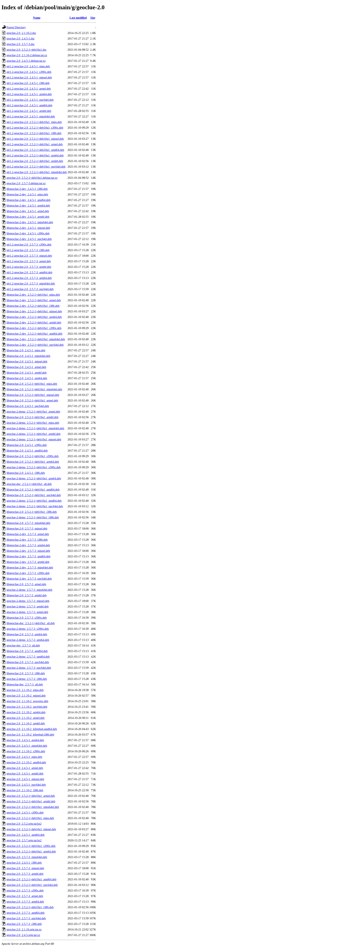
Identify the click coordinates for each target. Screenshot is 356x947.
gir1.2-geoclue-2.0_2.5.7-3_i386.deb (28, 250)
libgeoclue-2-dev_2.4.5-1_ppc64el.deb (29, 239)
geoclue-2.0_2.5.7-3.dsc (20, 44)
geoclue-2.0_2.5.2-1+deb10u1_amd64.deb (31, 879)
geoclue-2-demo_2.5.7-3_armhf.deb (27, 606)
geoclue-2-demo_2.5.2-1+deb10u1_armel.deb (33, 411)
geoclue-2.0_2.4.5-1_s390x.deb (25, 812)
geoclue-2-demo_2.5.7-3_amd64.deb (28, 656)
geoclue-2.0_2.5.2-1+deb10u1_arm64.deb (31, 851)
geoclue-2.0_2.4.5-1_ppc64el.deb (26, 784)
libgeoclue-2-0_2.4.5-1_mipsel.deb (26, 361)
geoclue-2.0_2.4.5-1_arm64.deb (25, 740)
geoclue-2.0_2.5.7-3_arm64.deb (25, 901)
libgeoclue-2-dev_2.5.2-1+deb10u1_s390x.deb (33, 328)
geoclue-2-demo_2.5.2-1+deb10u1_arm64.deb (33, 478)
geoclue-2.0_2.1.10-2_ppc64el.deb (26, 706)
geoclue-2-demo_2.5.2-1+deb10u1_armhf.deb (33, 433)
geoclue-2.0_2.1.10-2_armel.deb (25, 717)
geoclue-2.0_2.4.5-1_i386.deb (24, 862)
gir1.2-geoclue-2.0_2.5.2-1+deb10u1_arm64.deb (35, 155)
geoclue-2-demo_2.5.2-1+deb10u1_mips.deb (32, 422)
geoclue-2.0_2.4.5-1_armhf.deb (24, 773)
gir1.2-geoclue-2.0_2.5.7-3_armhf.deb (28, 266)
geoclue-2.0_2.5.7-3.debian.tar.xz (26, 183)
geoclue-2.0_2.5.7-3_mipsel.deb (25, 868)
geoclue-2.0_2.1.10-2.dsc (21, 33)
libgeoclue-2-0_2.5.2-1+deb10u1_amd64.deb (33, 489)
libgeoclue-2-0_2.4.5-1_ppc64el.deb (27, 406)
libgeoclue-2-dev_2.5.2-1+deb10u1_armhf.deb (33, 322)
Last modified (78, 17)
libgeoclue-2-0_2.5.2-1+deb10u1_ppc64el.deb (33, 495)
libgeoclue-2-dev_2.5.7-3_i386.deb (27, 539)
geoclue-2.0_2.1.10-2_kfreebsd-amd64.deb (31, 729)
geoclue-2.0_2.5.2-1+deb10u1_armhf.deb (30, 801)
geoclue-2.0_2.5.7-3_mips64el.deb (26, 857)
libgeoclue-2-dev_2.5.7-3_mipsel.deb (28, 550)
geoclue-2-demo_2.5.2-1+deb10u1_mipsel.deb (33, 439)
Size (92, 17)
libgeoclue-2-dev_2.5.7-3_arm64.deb (28, 545)
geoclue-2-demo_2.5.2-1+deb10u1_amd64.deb (34, 500)
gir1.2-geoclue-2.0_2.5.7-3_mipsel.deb (29, 255)
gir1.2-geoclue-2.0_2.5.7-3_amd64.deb (29, 272)
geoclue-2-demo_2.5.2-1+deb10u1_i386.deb (32, 517)
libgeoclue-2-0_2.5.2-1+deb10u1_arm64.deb (32, 461)
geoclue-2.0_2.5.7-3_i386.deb (24, 923)
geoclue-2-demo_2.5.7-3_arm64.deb (27, 639)
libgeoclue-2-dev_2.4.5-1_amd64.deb (28, 200)
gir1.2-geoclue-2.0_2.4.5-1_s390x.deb (28, 72)
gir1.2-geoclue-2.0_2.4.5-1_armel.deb (28, 88)
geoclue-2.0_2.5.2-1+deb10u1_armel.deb (30, 795)
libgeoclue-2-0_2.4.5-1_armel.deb (26, 367)
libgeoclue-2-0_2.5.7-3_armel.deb (26, 584)
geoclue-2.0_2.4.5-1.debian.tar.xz (26, 60)
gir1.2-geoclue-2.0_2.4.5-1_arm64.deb (29, 94)
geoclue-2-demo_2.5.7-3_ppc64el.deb (28, 667)
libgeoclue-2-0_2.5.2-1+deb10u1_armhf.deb (32, 417)
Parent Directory (16, 27)
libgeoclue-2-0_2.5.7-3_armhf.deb (26, 595)
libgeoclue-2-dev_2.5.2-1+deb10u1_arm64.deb (34, 317)
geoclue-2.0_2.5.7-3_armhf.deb (24, 873)
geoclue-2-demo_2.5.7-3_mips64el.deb (29, 589)
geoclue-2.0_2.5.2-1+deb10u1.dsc (26, 49)
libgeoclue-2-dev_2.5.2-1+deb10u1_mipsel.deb (34, 311)
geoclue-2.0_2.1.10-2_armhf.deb (25, 723)
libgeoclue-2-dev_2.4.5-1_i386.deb (27, 188)
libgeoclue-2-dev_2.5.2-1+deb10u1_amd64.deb (34, 333)
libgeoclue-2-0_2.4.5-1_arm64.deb (26, 378)
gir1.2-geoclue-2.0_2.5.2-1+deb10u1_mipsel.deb (35, 138)
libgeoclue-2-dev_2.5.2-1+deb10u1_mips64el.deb (35, 339)
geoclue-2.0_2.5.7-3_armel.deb (24, 896)
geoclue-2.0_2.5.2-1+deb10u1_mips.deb (30, 818)
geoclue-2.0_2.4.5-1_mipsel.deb (25, 779)
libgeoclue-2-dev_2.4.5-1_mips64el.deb (29, 222)
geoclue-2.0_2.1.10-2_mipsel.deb (26, 695)
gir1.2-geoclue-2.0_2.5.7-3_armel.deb (28, 261)
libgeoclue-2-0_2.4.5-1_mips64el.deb (28, 355)
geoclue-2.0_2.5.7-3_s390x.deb (25, 890)
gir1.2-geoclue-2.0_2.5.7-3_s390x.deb (28, 244)
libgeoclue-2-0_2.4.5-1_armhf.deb (26, 372)
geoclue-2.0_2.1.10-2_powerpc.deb (27, 701)
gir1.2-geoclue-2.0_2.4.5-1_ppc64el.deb (30, 99)
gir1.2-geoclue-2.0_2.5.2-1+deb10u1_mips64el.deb (36, 172)
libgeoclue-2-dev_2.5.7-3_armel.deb (27, 534)
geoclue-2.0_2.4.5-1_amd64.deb (25, 834)
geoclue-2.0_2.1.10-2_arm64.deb (25, 712)
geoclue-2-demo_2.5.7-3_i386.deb (26, 678)
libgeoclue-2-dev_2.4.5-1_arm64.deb (28, 205)
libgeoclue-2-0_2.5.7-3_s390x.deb (26, 617)
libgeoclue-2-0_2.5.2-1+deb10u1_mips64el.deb (34, 389)
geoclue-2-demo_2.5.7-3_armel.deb (27, 612)
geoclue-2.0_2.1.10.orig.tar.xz (24, 929)
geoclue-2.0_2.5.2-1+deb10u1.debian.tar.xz (31, 177)
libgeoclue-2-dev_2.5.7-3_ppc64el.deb (29, 578)
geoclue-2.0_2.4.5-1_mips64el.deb (26, 745)
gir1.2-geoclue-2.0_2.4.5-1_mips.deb (28, 66)
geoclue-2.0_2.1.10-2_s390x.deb (25, 751)
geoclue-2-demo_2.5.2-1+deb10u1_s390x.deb (33, 467)
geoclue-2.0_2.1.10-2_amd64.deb (26, 762)
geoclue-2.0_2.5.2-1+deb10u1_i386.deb (30, 907)
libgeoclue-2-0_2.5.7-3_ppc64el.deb (27, 662)
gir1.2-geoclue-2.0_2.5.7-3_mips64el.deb (30, 283)
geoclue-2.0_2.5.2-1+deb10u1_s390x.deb (30, 846)
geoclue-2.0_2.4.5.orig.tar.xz (23, 935)
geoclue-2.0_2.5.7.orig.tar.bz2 (24, 840)
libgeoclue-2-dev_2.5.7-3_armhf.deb (27, 562)
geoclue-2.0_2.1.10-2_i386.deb (24, 790)
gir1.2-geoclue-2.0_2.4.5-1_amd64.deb (29, 105)
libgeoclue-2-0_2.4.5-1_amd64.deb (27, 450)
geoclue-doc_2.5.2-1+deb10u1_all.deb (29, 484)
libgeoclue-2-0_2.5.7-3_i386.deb (25, 673)
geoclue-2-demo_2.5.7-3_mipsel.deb (27, 601)
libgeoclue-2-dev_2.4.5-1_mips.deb (27, 194)
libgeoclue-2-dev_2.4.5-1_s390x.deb (28, 233)
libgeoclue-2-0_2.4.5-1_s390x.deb (26, 445)
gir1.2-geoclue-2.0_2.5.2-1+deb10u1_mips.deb (34, 122)
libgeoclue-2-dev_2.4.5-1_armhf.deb (27, 216)
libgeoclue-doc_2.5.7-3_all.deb (24, 684)
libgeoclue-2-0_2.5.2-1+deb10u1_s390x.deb (32, 456)
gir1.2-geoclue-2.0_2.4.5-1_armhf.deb (28, 110)
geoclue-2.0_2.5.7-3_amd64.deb (25, 912)
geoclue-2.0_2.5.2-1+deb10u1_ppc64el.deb (32, 884)
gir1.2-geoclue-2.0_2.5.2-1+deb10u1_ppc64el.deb (35, 166)
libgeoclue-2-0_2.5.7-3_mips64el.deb (28, 523)
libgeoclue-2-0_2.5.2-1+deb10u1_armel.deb (32, 400)
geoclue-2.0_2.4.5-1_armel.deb (24, 768)
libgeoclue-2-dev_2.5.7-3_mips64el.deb (29, 567)
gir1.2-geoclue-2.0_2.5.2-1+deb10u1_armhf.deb (34, 161)
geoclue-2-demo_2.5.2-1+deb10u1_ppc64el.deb (34, 506)
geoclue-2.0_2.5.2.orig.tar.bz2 (24, 823)
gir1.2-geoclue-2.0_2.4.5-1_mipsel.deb (29, 77)
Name (36, 17)
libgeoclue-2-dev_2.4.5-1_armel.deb (27, 211)
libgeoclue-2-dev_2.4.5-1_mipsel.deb (28, 227)
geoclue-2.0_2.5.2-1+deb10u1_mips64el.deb (32, 807)
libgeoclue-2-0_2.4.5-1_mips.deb (25, 350)
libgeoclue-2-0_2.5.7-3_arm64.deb (26, 634)
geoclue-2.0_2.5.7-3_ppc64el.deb (26, 918)
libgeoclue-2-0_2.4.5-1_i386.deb (25, 472)
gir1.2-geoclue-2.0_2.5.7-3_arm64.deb (29, 278)
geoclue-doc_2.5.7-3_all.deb (23, 645)
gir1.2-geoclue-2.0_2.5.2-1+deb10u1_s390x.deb (34, 127)
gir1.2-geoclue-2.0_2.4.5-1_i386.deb (28, 83)
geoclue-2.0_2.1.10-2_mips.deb (25, 690)
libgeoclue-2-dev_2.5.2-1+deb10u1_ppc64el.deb (35, 344)
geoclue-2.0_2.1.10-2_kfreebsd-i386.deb (30, 734)
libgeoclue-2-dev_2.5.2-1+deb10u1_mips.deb (33, 294)
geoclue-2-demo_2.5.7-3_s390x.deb (27, 628)
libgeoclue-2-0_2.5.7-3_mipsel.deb (26, 528)
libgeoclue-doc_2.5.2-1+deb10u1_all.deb (30, 623)
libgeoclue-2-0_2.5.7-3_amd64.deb (27, 651)
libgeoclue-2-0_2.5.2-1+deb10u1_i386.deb (31, 511)
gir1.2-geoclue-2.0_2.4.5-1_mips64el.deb (30, 116)
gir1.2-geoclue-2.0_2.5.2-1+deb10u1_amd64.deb (35, 149)
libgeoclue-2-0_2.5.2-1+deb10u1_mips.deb (31, 383)
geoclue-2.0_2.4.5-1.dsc (20, 38)
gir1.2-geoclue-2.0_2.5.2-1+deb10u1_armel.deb (34, 144)
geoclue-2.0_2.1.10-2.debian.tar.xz (26, 55)
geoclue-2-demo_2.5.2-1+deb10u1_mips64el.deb (35, 428)
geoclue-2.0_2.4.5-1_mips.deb (24, 756)
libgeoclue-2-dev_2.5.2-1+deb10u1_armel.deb (33, 300)
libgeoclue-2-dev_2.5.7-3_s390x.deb (28, 573)
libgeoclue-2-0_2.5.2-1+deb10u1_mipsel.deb (32, 394)
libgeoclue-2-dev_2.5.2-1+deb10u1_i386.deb (33, 305)
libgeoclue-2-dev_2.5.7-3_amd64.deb (28, 556)
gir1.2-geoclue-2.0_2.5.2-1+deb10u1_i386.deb (33, 133)
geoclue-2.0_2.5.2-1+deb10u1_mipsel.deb (31, 829)
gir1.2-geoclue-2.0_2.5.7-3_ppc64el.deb (30, 289)
